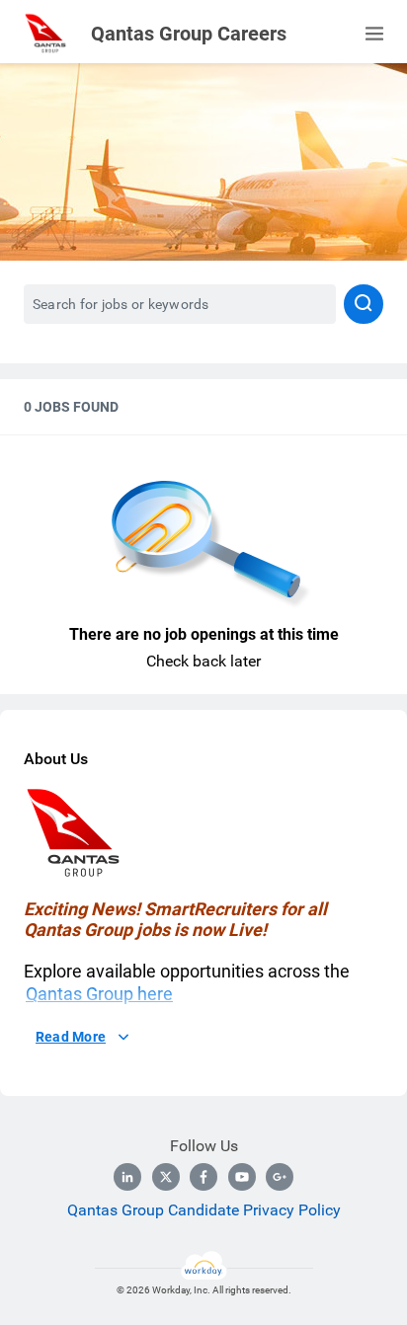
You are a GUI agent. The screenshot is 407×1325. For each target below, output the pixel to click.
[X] (166, 1177)
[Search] (363, 304)
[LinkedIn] (127, 1177)
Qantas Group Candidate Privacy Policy (204, 1210)
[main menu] (374, 33)
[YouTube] (242, 1177)
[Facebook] (203, 1177)
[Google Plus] (279, 1177)
